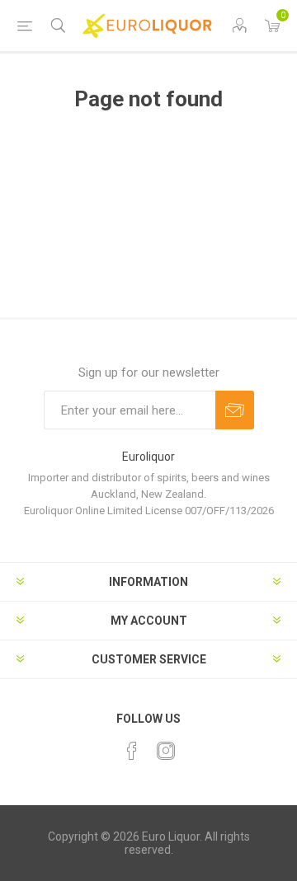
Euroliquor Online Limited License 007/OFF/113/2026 (149, 510)
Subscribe (234, 410)
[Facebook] (132, 751)
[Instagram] (166, 751)
